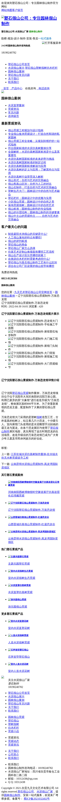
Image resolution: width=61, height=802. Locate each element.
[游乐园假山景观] (17, 599)
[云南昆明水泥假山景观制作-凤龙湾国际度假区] (32, 531)
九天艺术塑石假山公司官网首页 (33, 292)
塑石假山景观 (20, 393)
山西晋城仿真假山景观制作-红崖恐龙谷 (31, 524)
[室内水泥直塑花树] (18, 621)
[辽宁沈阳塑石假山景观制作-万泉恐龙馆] (28, 503)
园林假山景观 (16, 717)
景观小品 (13, 731)
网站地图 (6, 10)
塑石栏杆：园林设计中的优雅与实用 (30, 198)
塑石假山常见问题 (19, 75)
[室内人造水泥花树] (18, 664)
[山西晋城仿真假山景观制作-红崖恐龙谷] (28, 517)
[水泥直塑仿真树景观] (19, 585)
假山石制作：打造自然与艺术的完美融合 (32, 187)
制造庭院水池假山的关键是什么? (27, 233)
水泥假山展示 (16, 67)
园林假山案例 (16, 71)
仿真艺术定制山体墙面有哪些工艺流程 (31, 251)
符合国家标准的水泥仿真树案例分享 (30, 148)
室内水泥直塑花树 (19, 628)
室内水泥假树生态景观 (21, 577)
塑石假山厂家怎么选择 (21, 248)
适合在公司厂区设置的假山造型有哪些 (31, 266)
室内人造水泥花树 (19, 671)
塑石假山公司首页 (19, 64)
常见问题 (13, 112)
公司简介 (13, 754)
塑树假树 (41, 67)
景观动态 (13, 741)
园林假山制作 (12, 795)
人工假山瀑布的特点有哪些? (25, 237)
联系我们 (13, 82)
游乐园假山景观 (17, 606)
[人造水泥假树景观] (18, 635)
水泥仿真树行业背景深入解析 (25, 176)
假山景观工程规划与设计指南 (25, 130)
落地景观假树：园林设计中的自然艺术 (31, 205)
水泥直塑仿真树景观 (20, 592)
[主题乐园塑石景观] (18, 556)
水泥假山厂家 (45, 791)
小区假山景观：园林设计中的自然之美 (31, 201)
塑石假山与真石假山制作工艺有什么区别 (32, 262)
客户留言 (17, 10)
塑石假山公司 (26, 791)
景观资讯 (13, 108)
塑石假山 (30, 67)
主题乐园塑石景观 (19, 563)
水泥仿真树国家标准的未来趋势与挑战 (31, 158)
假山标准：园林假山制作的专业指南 (30, 208)
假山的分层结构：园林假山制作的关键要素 (34, 212)
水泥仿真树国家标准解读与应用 (27, 166)
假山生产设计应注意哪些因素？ (27, 255)
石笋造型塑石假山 (19, 656)
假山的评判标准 (17, 241)
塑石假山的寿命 (17, 244)
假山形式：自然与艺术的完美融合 (28, 180)
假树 (39, 417)
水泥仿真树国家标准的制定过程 (27, 162)
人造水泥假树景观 (19, 642)
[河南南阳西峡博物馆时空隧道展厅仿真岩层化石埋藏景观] (34, 485)
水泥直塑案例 (16, 105)
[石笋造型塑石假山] (18, 649)
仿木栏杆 (52, 67)
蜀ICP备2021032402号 (37, 798)
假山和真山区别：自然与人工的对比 (30, 183)
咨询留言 (13, 116)
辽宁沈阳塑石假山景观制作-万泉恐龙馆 (31, 509)
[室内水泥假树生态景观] (20, 571)
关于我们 (13, 78)
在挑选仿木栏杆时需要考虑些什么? (29, 258)
